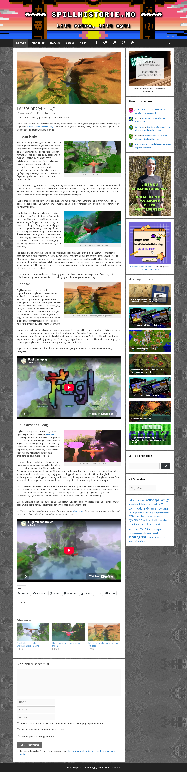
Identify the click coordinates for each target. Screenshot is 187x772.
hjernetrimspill (162, 512)
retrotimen (133, 529)
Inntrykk (21, 43)
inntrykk (132, 515)
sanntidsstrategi (135, 533)
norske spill (158, 516)
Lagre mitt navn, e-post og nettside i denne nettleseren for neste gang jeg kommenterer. (62, 723)
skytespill (147, 533)
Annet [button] (83, 43)
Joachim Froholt (48, 113)
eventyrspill (160, 508)
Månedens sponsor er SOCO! (143, 266)
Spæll (155, 533)
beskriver (50, 434)
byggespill (153, 504)
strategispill (138, 536)
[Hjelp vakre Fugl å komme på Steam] (68, 632)
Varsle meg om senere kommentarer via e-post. (42, 729)
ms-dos (140, 516)
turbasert (160, 537)
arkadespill (134, 503)
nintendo (149, 516)
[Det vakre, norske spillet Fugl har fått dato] (104, 632)
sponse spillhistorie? (150, 269)
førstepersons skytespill (142, 512)
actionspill (153, 500)
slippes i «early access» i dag (40, 126)
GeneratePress (112, 767)
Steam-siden (78, 511)
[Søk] (165, 466)
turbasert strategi (137, 541)
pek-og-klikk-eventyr (155, 520)
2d (130, 500)
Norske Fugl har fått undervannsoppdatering (28, 644)
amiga (165, 500)
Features (55, 43)
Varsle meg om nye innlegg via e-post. (37, 736)
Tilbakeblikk (37, 43)
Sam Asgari (140, 127)
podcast (154, 524)
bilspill (144, 503)
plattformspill (138, 524)
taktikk (151, 537)
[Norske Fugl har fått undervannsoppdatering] (33, 632)
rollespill (146, 529)
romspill (157, 529)
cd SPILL (161, 504)
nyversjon (135, 520)
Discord (70, 43)
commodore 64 (139, 508)
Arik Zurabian (141, 144)
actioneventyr (139, 500)
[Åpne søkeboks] (170, 43)
